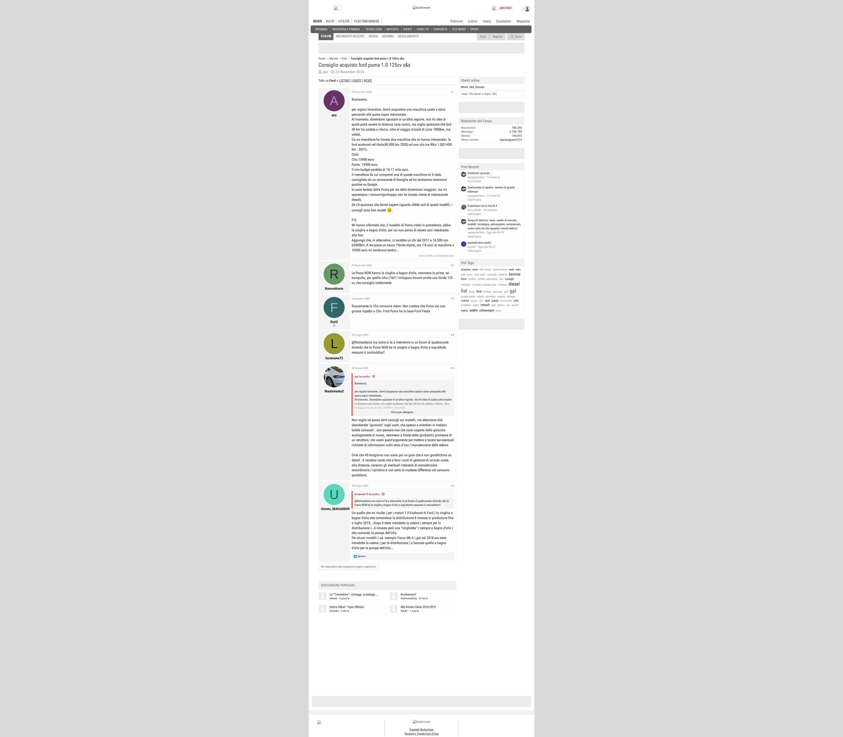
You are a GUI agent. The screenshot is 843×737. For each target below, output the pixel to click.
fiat (464, 291)
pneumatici (506, 300)
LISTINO (344, 81)
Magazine (523, 21)
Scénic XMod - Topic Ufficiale (347, 607)
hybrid (480, 296)
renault (485, 305)
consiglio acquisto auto (484, 284)
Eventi (407, 29)
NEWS (317, 21)
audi (511, 269)
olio (481, 300)
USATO (356, 81)
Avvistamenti (408, 594)
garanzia (497, 291)
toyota (464, 310)
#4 (452, 334)
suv (508, 305)
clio (501, 278)
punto (476, 305)
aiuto (475, 269)
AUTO (330, 21)
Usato (487, 21)
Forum (326, 36)
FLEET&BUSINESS (366, 21)
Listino (472, 21)
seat (493, 305)
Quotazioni (503, 21)
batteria (503, 274)
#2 (452, 265)
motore (465, 300)
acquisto (466, 269)
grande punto (468, 296)
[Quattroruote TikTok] (493, 726)
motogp (511, 296)
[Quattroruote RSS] (507, 726)
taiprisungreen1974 (511, 139)
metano (501, 296)
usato (473, 310)
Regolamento (408, 36)
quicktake (334, 610)
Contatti (414, 729)
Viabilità (423, 29)
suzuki (515, 305)
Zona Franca (474, 181)
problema (466, 305)
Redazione (427, 729)
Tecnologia (373, 29)
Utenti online (470, 80)
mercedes (490, 296)
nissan (474, 300)
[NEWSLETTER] (338, 9)
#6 (452, 485)
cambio (472, 278)
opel (487, 300)
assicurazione (500, 269)
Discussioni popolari (338, 585)
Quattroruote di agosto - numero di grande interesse (491, 189)
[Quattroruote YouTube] (497, 726)
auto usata (479, 274)
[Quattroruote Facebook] (483, 726)
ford (479, 291)
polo (516, 300)
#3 (452, 298)
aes (325, 72)
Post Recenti (470, 167)
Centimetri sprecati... (480, 173)
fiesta (472, 291)
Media (373, 36)
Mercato (392, 29)
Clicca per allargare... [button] (403, 412)
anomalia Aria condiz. (480, 242)
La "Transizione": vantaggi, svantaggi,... (354, 594)
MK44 (464, 87)
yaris (498, 310)
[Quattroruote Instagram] (487, 726)
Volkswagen (474, 214)
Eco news (459, 29)
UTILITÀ (344, 21)
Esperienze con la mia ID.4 (482, 205)
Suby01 (404, 610)
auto (518, 269)
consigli (509, 278)
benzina (514, 274)
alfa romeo (485, 269)
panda (495, 300)
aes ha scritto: (363, 376)
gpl (513, 291)
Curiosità (440, 29)
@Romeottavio (362, 342)
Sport (474, 29)
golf (506, 291)
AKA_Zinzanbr (477, 87)
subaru (501, 305)
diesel (514, 284)
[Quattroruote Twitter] (502, 726)
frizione (487, 291)
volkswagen (486, 310)
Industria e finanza (346, 29)
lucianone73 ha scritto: (367, 494)
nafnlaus (333, 598)
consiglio (465, 284)
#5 (452, 368)
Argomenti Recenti (350, 36)
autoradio (492, 274)
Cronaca (321, 29)
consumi (502, 284)
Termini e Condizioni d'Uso (421, 733)
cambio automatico (488, 278)
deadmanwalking (409, 598)
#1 (452, 91)
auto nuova (467, 274)
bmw (464, 278)
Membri (388, 36)
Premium (456, 21)
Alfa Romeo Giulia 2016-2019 (418, 607)
